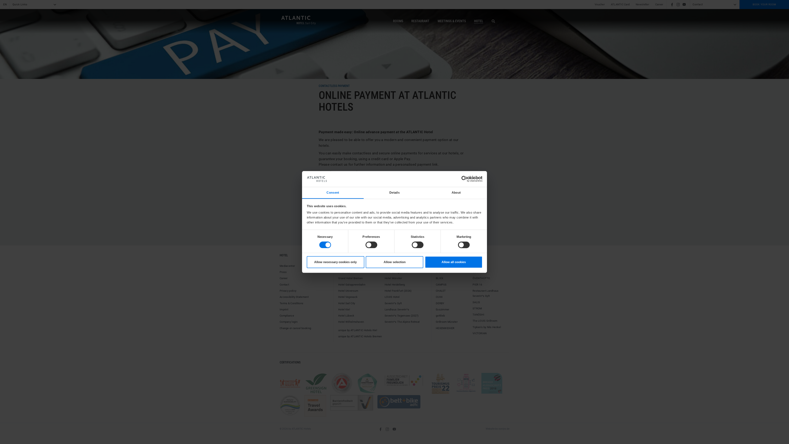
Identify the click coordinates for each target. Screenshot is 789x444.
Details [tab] (394, 192)
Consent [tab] (332, 192)
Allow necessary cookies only (335, 262)
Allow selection (395, 262)
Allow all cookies (454, 262)
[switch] (371, 245)
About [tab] (456, 192)
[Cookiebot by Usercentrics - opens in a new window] (464, 179)
